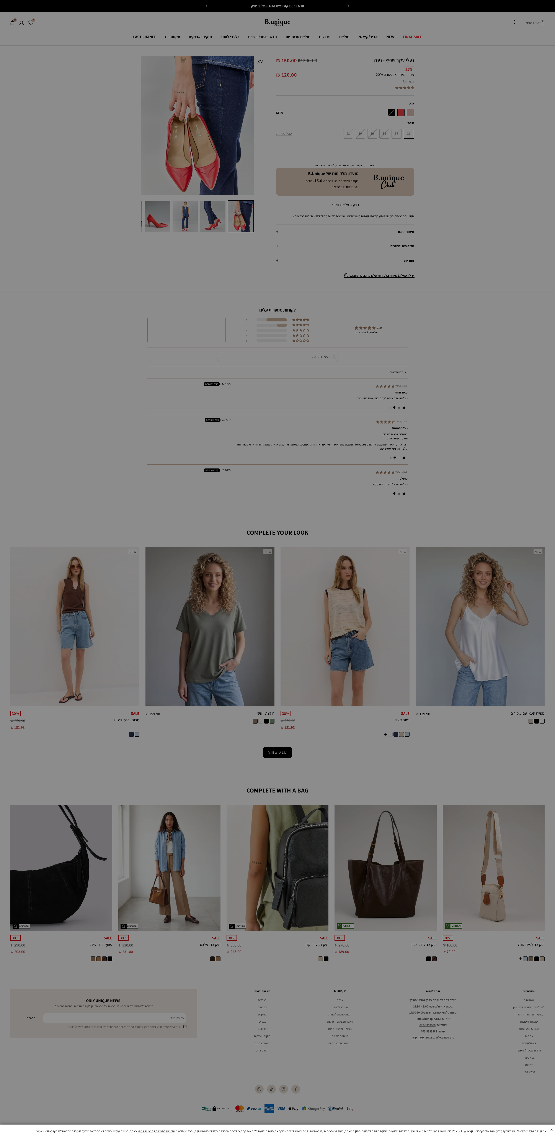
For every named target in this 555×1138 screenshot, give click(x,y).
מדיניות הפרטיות (165, 1131)
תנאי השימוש (145, 1131)
